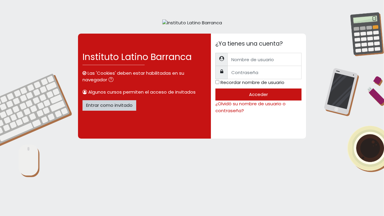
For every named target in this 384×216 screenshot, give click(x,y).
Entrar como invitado (109, 105)
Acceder (258, 94)
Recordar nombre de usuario (252, 82)
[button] (112, 80)
